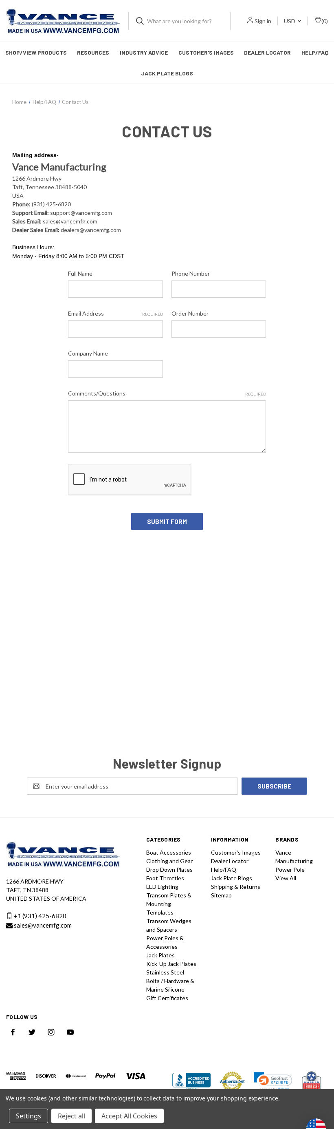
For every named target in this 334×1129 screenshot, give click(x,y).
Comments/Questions (167, 393)
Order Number (190, 313)
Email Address (115, 313)
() (324, 21)
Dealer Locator (267, 52)
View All (285, 878)
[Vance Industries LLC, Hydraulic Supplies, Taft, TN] (191, 1081)
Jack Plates (160, 955)
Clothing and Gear (169, 860)
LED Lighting (162, 886)
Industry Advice (144, 52)
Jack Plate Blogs (167, 73)
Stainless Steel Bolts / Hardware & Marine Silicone (170, 981)
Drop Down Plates (169, 869)
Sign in (263, 21)
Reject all (71, 1115)
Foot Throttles (165, 878)
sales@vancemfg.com (43, 925)
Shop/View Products (36, 52)
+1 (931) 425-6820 (40, 915)
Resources (93, 52)
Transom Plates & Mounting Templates (168, 904)
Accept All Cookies (129, 1115)
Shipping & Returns (235, 886)
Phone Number (190, 273)
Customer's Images (206, 52)
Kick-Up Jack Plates (171, 963)
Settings (28, 1115)
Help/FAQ (315, 52)
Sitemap (221, 895)
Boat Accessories (168, 852)
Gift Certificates (167, 997)
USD (290, 21)
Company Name (88, 353)
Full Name (80, 273)
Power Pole (290, 869)
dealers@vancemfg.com (91, 229)
